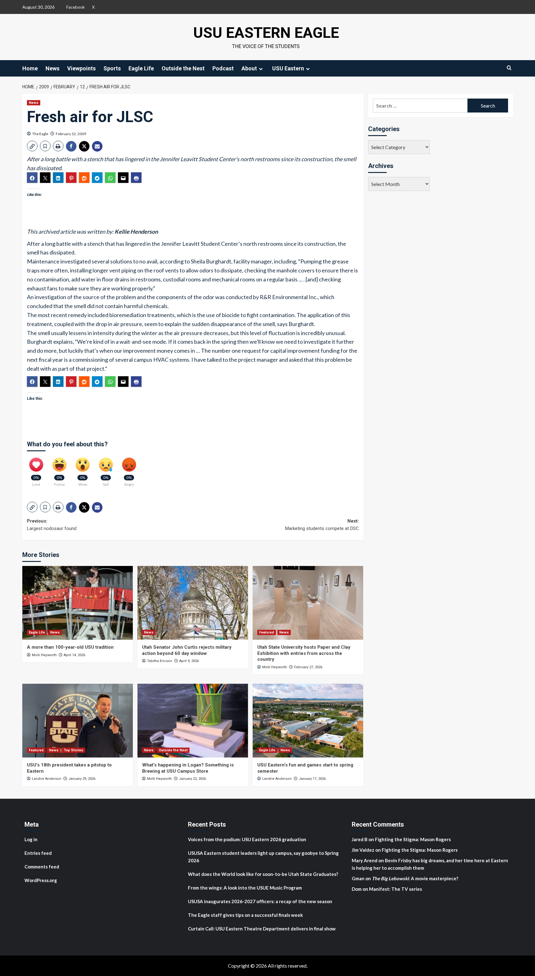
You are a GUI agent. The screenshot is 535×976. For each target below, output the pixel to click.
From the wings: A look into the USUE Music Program (245, 887)
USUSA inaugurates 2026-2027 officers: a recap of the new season (260, 901)
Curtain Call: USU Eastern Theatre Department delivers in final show (262, 928)
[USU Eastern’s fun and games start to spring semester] (308, 720)
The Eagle (40, 133)
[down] (260, 69)
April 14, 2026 (74, 655)
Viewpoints (81, 68)
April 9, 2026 (189, 661)
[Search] (509, 67)
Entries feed (38, 853)
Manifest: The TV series (395, 889)
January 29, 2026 (81, 779)
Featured (266, 632)
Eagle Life (141, 68)
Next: (322, 524)
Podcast (223, 68)
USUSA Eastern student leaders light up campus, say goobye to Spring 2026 (263, 856)
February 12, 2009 (71, 133)
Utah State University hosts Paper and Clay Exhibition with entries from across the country (303, 653)
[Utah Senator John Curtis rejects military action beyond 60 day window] (192, 603)
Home (30, 68)
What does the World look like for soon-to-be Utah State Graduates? (263, 874)
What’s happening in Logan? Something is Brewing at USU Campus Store (188, 768)
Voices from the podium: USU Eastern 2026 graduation (247, 839)
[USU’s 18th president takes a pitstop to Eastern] (77, 720)
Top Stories (73, 750)
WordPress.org (40, 880)
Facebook (75, 7)
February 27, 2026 (308, 667)
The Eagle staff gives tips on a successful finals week (245, 915)
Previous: (51, 524)
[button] (32, 146)
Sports (112, 68)
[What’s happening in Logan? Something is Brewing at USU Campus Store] (192, 720)
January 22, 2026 (192, 779)
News (52, 68)
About (249, 68)
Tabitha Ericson (159, 661)
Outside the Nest (183, 68)
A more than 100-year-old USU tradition (70, 647)
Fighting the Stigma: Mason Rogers (413, 839)
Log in (30, 839)
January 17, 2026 (312, 779)
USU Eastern (288, 68)
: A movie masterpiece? (415, 878)
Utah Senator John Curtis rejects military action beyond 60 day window (187, 650)
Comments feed (41, 866)
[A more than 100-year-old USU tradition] (77, 603)
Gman (358, 878)
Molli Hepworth (44, 655)
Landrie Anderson (46, 779)
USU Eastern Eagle (266, 33)
